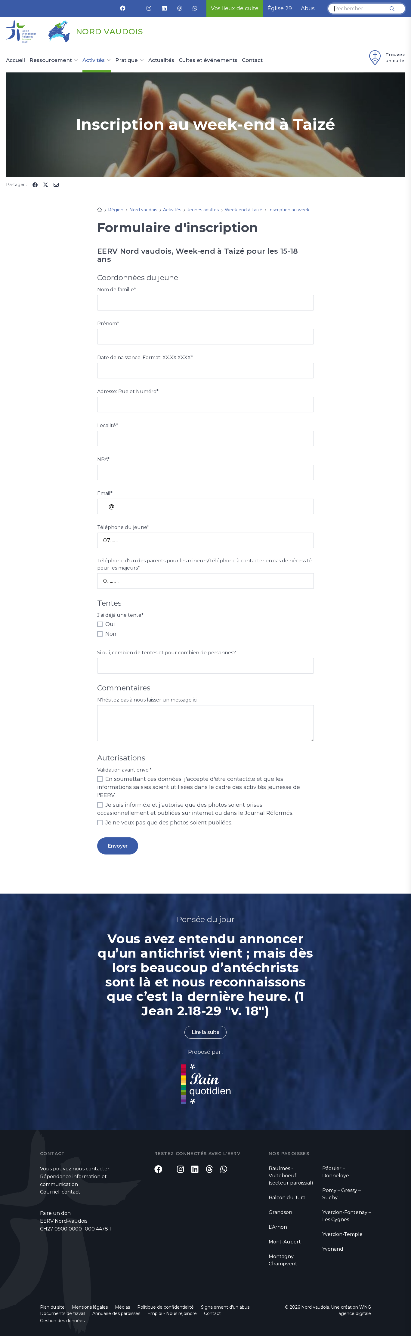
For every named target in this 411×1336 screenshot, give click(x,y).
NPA (103, 459)
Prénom (108, 323)
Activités (93, 60)
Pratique (126, 60)
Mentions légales (90, 1307)
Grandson (280, 1212)
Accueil (15, 60)
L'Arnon (278, 1227)
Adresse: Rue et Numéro (128, 391)
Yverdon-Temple (342, 1234)
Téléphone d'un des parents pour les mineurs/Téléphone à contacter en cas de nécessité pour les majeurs (204, 564)
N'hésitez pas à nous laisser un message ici (147, 700)
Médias (122, 1307)
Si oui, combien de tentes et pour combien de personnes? (166, 653)
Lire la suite (205, 1032)
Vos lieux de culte (234, 8)
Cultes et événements (208, 60)
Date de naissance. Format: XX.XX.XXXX (145, 357)
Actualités (161, 60)
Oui (109, 624)
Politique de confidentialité (165, 1307)
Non (110, 634)
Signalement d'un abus (225, 1307)
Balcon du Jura (287, 1197)
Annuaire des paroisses (116, 1313)
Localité (107, 425)
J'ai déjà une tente (120, 615)
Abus (308, 8)
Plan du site (52, 1307)
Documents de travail (62, 1313)
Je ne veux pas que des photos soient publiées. (168, 822)
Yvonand (332, 1249)
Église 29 (279, 8)
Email (105, 493)
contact (71, 1192)
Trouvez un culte (395, 57)
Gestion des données (62, 1320)
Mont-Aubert (285, 1242)
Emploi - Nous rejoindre (172, 1313)
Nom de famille (116, 289)
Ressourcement (50, 60)
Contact (252, 60)
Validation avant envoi (124, 770)
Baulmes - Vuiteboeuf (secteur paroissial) (291, 1176)
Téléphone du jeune (123, 527)
